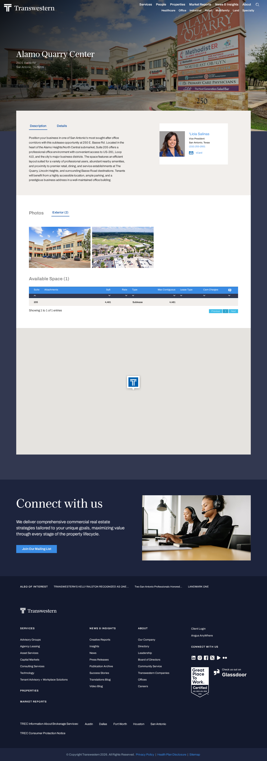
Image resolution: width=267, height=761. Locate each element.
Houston (138, 724)
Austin (89, 724)
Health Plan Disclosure (171, 754)
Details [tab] (62, 125)
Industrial (196, 10)
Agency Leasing (30, 646)
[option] (193, 144)
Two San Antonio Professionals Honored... (158, 586)
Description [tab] (38, 125)
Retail (208, 10)
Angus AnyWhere (202, 635)
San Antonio (158, 724)
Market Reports (200, 4)
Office (182, 10)
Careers (143, 686)
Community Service (150, 666)
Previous (215, 311)
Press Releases (99, 659)
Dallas (103, 724)
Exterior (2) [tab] (60, 212)
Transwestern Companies (153, 673)
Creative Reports (100, 639)
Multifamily (222, 10)
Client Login (198, 628)
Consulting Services (32, 666)
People (161, 4)
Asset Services (29, 653)
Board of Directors (149, 659)
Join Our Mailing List (36, 548)
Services (145, 4)
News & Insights (226, 4)
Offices (142, 679)
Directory (143, 646)
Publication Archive (101, 666)
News (93, 653)
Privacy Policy (145, 754)
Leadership (145, 653)
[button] (133, 383)
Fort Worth (120, 724)
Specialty (248, 10)
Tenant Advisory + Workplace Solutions (44, 679)
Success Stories (99, 673)
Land (236, 10)
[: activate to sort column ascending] (230, 292)
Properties (177, 4)
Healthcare (168, 10)
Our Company (146, 639)
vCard (198, 152)
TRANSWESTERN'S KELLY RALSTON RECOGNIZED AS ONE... (91, 586)
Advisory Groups (30, 639)
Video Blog (96, 686)
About (246, 4)
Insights (94, 646)
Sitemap (194, 754)
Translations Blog (100, 679)
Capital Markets (29, 659)
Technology (27, 673)
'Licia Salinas (199, 134)
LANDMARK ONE (198, 586)
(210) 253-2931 (197, 146)
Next (233, 311)
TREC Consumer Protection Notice (42, 733)
